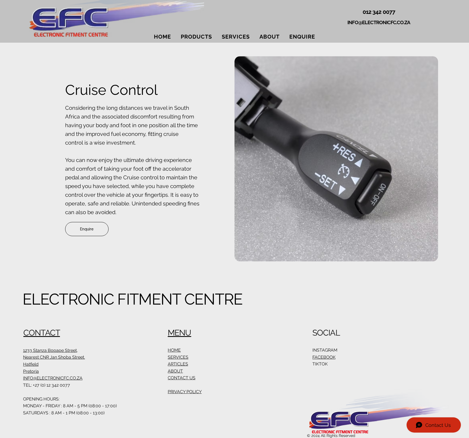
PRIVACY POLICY (185, 391)
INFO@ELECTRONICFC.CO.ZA (379, 22)
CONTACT (41, 332)
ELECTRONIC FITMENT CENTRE (133, 299)
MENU (179, 332)
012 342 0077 (379, 12)
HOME (174, 350)
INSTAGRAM (324, 350)
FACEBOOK (323, 357)
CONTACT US (181, 377)
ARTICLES (178, 364)
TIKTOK (320, 364)
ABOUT (175, 371)
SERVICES (178, 357)
